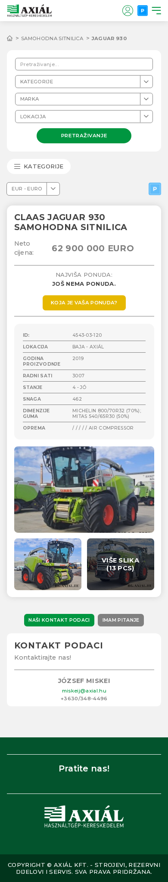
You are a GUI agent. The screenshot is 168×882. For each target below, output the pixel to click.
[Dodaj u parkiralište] (155, 189)
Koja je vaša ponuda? (84, 303)
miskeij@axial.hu (84, 691)
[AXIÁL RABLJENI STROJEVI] (14, 38)
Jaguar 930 (109, 38)
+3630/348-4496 (84, 698)
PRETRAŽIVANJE (84, 135)
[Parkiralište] (142, 10)
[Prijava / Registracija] (127, 10)
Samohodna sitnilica (52, 38)
